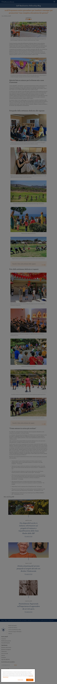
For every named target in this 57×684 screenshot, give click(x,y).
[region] (18, 675)
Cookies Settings (20, 679)
